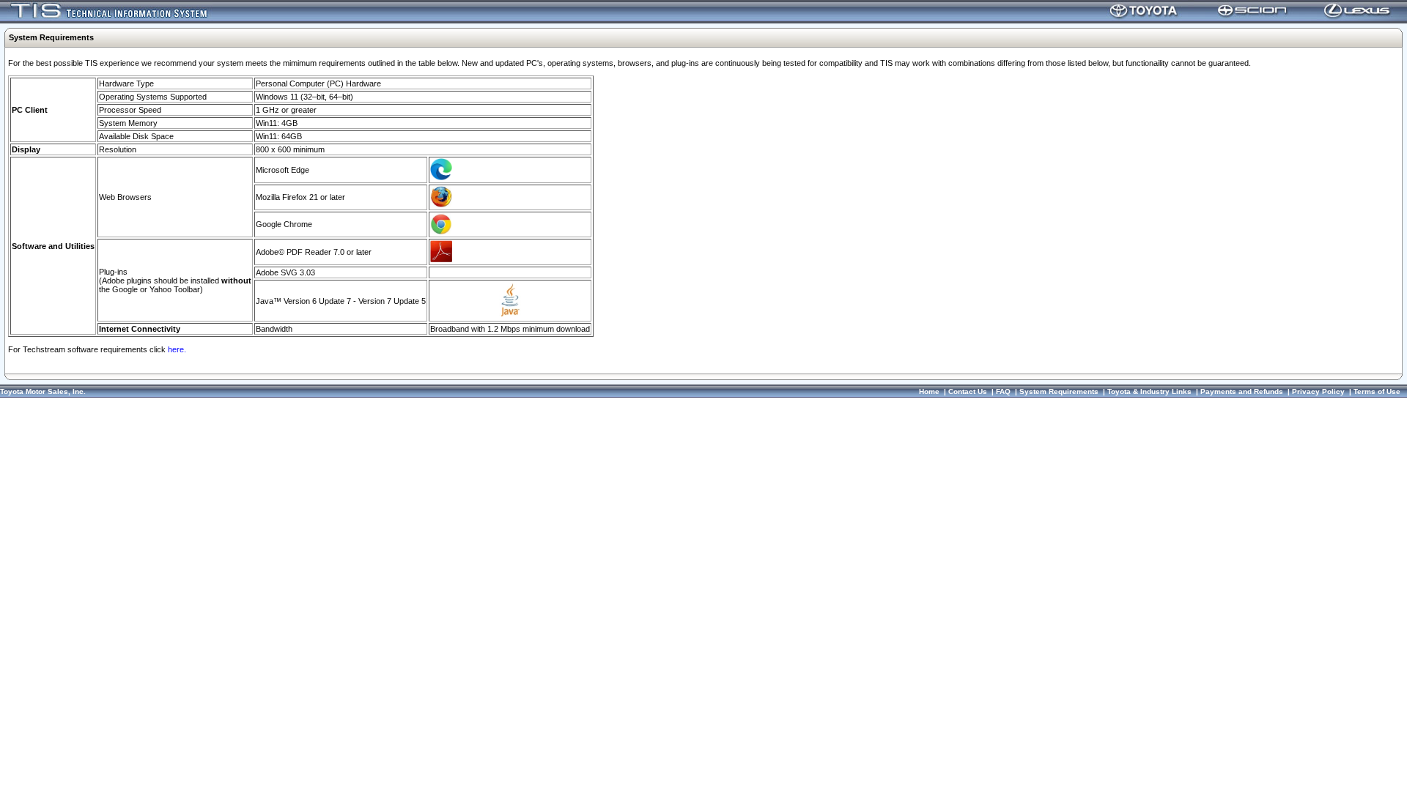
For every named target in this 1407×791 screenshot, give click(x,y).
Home (929, 391)
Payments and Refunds (1241, 391)
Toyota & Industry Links (1149, 391)
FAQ (1003, 391)
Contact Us (967, 391)
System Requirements (1058, 391)
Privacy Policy (1318, 391)
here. (177, 349)
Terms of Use (1377, 391)
